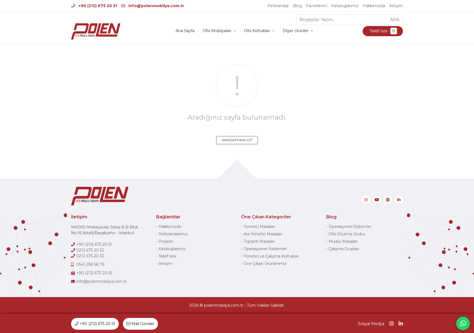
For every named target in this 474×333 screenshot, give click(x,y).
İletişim (396, 5)
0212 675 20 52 (90, 250)
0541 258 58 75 (90, 264)
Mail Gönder (142, 323)
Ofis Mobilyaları (217, 30)
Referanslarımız (173, 234)
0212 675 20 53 (90, 255)
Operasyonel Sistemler (265, 248)
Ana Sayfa (185, 30)
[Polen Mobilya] (95, 31)
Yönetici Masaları (259, 226)
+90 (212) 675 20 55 (94, 272)
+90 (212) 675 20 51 (97, 5)
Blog (297, 5)
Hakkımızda (374, 5)
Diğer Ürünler (295, 30)
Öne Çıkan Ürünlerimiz (265, 263)
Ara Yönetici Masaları (263, 234)
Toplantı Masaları (259, 241)
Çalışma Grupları (344, 248)
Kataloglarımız (345, 5)
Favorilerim (316, 5)
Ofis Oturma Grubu (347, 234)
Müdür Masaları (343, 241)
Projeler (166, 241)
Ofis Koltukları (257, 30)
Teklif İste (382, 31)
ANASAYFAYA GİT (237, 140)
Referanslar (278, 5)
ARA (394, 19)
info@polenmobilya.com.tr (155, 5)
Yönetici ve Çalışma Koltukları (271, 256)
